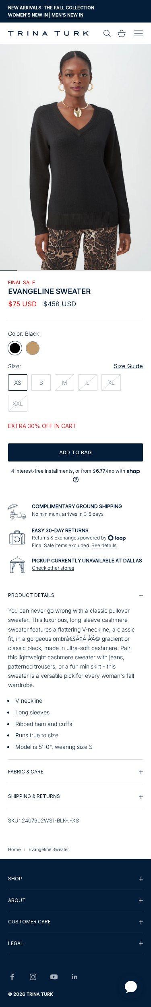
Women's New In (28, 15)
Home (14, 849)
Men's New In (67, 15)
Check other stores (53, 568)
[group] (75, 671)
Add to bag (75, 452)
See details (103, 545)
